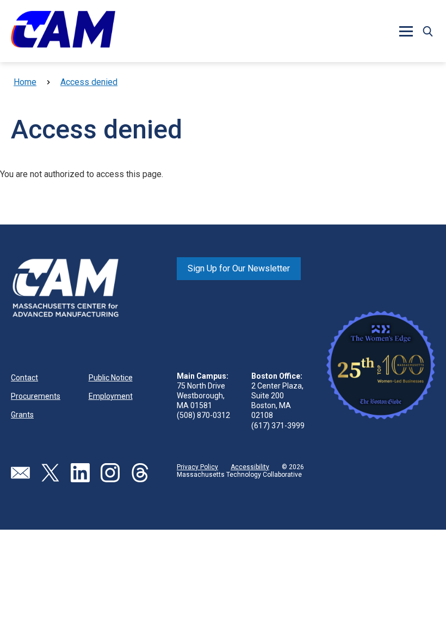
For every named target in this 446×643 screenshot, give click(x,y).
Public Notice (111, 377)
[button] (427, 31)
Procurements (35, 396)
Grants (22, 414)
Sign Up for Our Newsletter (239, 268)
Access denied (88, 82)
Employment (111, 396)
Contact (24, 377)
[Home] (63, 31)
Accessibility (250, 467)
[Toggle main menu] (405, 31)
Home (25, 82)
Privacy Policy (197, 467)
